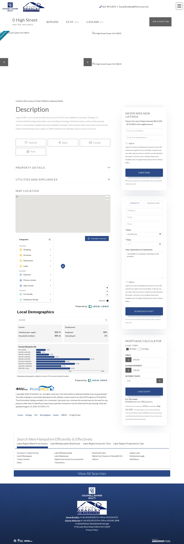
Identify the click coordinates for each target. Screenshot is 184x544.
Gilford (95, 459)
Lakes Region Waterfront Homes (32, 443)
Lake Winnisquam (24, 456)
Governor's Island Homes (28, 453)
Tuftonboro (59, 462)
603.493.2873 (91, 517)
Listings (28, 415)
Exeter (56, 415)
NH (36, 415)
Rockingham (45, 415)
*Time (128, 239)
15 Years (145, 349)
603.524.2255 (112, 517)
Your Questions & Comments (138, 249)
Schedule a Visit (153, 203)
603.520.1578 (93, 520)
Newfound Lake (99, 453)
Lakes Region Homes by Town (97, 443)
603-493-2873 (109, 6)
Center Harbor (23, 459)
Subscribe (144, 172)
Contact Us (134, 203)
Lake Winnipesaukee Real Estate (65, 443)
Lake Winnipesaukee (63, 453)
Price (128, 355)
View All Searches (92, 473)
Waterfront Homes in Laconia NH (68, 459)
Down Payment (133, 365)
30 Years (133, 349)
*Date (128, 230)
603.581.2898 (113, 520)
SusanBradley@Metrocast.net (134, 6)
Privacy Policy (151, 319)
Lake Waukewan (61, 456)
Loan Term (131, 345)
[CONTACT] (160, 21)
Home (20, 415)
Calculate (144, 391)
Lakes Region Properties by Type (128, 443)
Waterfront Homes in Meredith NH (107, 456)
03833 (64, 415)
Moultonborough (137, 456)
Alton (19, 462)
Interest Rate (132, 376)
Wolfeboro (134, 459)
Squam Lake (135, 453)
